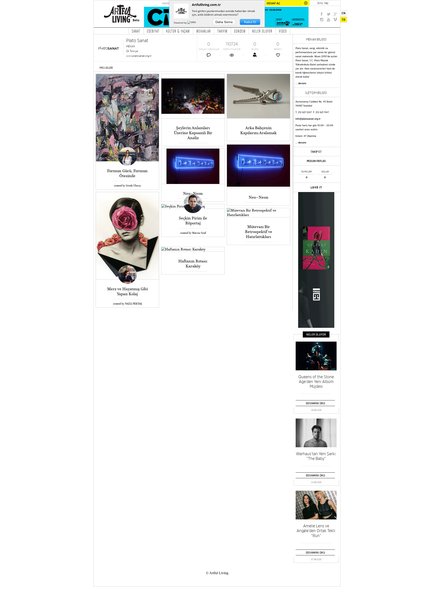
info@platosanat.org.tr (308, 118)
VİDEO (283, 31)
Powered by (180, 22)
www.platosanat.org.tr (138, 55)
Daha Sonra (224, 22)
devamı (302, 83)
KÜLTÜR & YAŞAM (178, 31)
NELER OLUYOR (262, 31)
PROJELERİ (106, 67)
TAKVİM (222, 31)
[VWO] (192, 22)
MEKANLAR (203, 31)
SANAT (136, 31)
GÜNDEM (240, 31)
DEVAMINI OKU (315, 403)
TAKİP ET (316, 151)
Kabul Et (250, 22)
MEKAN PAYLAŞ (316, 161)
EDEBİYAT (153, 31)
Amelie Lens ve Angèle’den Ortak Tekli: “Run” (316, 530)
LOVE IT (316, 187)
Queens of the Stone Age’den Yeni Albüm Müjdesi (316, 381)
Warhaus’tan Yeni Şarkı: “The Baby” (316, 456)
